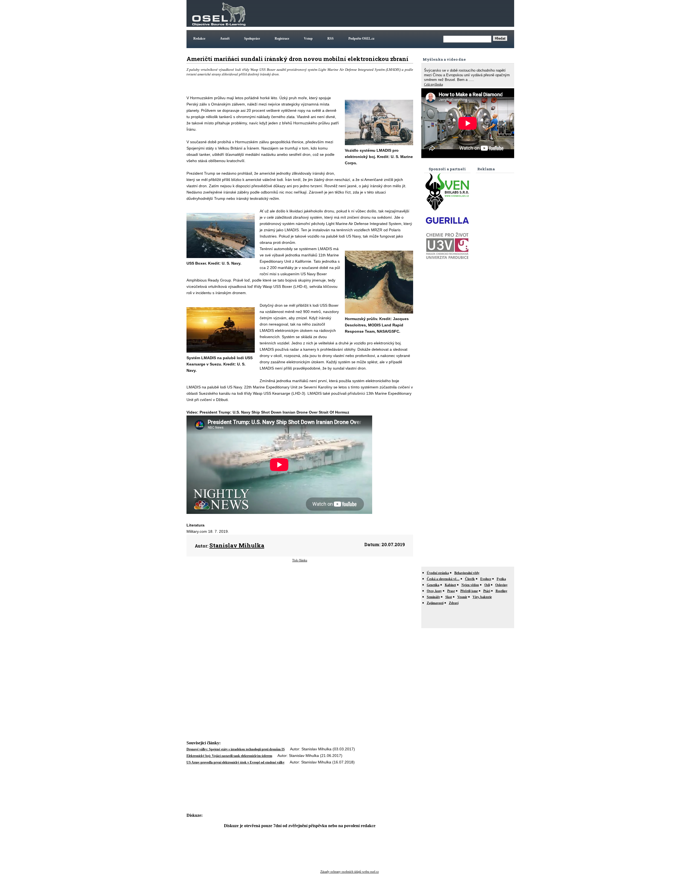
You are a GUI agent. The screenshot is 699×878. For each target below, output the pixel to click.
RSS (330, 38)
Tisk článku (299, 560)
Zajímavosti (435, 603)
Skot (448, 597)
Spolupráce (252, 38)
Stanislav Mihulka (236, 545)
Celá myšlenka (433, 84)
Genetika (433, 585)
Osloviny (501, 585)
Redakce (199, 38)
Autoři (224, 38)
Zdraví (453, 603)
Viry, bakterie (482, 597)
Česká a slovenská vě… (443, 579)
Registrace (282, 38)
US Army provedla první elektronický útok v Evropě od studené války (235, 762)
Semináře (433, 597)
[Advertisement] (413, 13)
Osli (487, 585)
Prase (451, 591)
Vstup (308, 38)
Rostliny (501, 591)
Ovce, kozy (434, 591)
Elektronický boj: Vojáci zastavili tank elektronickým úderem (229, 756)
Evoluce (485, 579)
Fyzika (501, 579)
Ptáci (486, 591)
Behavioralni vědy (466, 573)
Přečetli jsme (469, 591)
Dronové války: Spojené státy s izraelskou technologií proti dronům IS (235, 749)
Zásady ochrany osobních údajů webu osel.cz (349, 872)
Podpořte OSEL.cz (361, 38)
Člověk (470, 579)
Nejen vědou (470, 585)
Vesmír (462, 597)
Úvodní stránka (438, 573)
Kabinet (450, 585)
